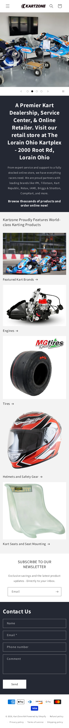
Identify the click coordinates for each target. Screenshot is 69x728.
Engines (8, 331)
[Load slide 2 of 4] (32, 91)
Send (14, 684)
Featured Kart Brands (18, 279)
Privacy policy (17, 722)
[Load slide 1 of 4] (27, 91)
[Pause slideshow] (65, 91)
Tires (6, 404)
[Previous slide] (21, 91)
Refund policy (56, 716)
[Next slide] (48, 91)
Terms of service (35, 722)
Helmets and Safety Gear (21, 477)
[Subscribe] (57, 591)
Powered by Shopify (36, 716)
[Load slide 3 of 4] (36, 91)
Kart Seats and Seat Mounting (24, 544)
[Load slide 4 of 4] (41, 91)
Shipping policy (55, 722)
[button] (7, 6)
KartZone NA (19, 716)
